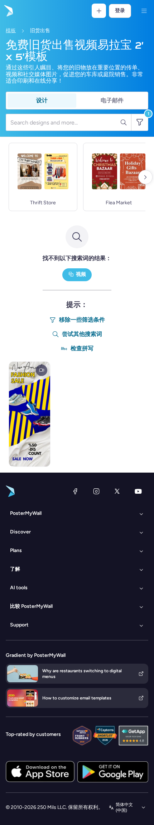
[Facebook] (75, 491)
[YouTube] (138, 491)
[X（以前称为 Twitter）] (117, 491)
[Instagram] (96, 491)
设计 (42, 100)
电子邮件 (112, 100)
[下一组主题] (145, 177)
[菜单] (144, 11)
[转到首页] (8, 11)
